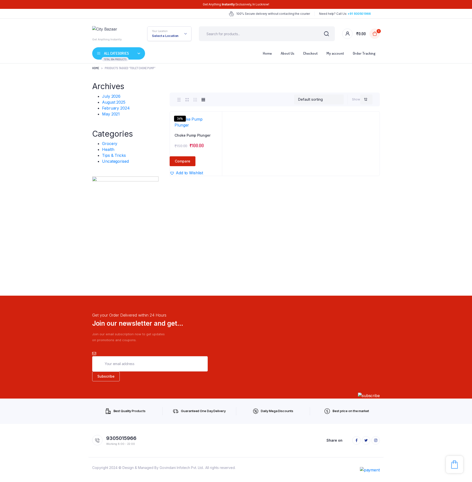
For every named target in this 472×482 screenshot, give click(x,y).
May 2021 (111, 114)
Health (108, 149)
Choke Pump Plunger (192, 135)
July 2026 (111, 96)
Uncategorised (115, 161)
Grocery (109, 143)
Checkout (310, 53)
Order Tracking (364, 53)
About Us (287, 53)
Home (267, 53)
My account (335, 53)
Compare (182, 161)
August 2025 (113, 102)
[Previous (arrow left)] (8, 241)
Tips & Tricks (114, 155)
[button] (216, 131)
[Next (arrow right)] (463, 241)
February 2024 (116, 108)
